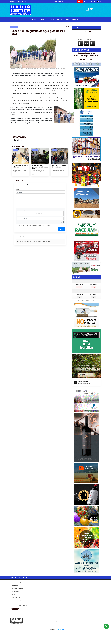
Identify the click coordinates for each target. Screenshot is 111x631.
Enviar (61, 229)
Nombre (17, 189)
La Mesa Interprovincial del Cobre (20, 166)
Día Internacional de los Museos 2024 (59, 166)
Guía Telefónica (45, 19)
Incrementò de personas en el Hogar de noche (40, 167)
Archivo (56, 19)
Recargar (60, 222)
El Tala (39, 23)
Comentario (18, 196)
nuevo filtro (54, 23)
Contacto (75, 19)
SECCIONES (65, 19)
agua (46, 23)
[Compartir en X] (18, 140)
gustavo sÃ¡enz (69, 23)
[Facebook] (91, 1)
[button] (75, 1)
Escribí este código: (21, 210)
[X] (88, 1)
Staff (34, 19)
